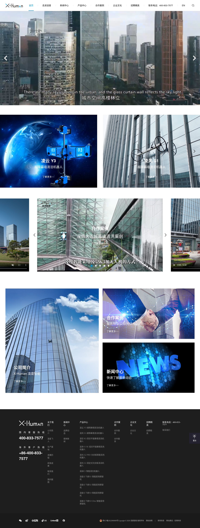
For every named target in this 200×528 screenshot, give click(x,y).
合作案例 (99, 5)
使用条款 (161, 521)
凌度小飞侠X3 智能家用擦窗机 (92, 494)
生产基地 (50, 448)
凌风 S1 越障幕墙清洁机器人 (92, 433)
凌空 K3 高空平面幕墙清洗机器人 (92, 440)
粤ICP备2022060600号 (110, 521)
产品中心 (82, 5)
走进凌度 (46, 5)
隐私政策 (149, 521)
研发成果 (50, 464)
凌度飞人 (50, 440)
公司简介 (50, 432)
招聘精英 (135, 5)
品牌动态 (66, 432)
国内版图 (50, 480)
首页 (31, 5)
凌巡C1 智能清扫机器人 (90, 471)
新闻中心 (64, 5)
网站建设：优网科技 (173, 521)
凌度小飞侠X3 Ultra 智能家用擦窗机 (92, 502)
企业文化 (117, 5)
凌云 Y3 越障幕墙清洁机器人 (92, 428)
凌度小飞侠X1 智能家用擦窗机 (92, 478)
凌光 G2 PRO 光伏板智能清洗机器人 (92, 456)
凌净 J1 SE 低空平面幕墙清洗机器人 (92, 448)
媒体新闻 (66, 440)
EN (183, 5)
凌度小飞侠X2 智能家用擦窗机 (92, 486)
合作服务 (117, 440)
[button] (193, 58)
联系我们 (50, 472)
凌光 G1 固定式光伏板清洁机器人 (92, 464)
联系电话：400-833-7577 (160, 5)
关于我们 (50, 423)
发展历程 (50, 456)
